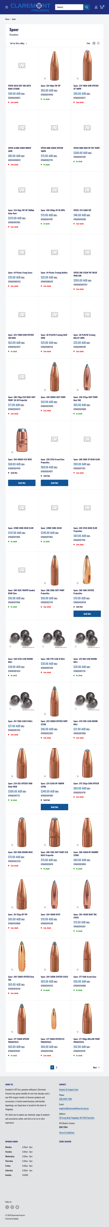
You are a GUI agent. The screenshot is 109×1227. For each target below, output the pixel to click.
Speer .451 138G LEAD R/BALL (20, 721)
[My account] (96, 7)
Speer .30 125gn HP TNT (17, 914)
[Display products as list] (98, 43)
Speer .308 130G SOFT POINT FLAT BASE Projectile (54, 854)
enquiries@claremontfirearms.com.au (74, 1108)
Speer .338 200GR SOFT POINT (53, 397)
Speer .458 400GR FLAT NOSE (20, 459)
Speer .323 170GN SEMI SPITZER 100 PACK (21, 336)
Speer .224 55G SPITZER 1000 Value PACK (20, 785)
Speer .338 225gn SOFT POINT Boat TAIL (86, 399)
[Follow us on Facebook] (7, 1207)
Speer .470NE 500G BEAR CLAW (20, 527)
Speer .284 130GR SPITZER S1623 (54, 976)
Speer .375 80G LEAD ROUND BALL (85, 660)
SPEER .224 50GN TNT (82, 210)
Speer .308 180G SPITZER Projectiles (84, 592)
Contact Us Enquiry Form (68, 1089)
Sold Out (21, 482)
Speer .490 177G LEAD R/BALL (53, 658)
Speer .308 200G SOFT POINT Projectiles (52, 592)
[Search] (86, 7)
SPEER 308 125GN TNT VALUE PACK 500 (85, 274)
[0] (101, 7)
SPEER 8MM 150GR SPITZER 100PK (52, 149)
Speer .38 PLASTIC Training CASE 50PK (54, 336)
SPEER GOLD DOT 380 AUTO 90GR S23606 (19, 87)
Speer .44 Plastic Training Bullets (54, 272)
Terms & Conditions (66, 1132)
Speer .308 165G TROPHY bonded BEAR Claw (21, 592)
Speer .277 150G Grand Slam (85, 976)
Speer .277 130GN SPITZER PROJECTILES (18, 1040)
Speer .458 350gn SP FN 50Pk (53, 210)
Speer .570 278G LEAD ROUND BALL (86, 723)
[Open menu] (6, 7)
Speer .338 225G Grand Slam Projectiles (52, 461)
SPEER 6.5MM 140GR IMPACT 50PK (19, 149)
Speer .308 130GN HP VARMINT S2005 (86, 854)
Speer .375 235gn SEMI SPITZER (86, 783)
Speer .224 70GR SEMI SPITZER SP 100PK (86, 87)
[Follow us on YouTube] (17, 1207)
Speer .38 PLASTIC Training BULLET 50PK (84, 336)
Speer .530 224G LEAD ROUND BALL (20, 660)
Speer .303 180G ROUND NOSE (20, 852)
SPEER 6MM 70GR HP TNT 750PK (87, 147)
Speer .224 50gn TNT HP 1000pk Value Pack (21, 212)
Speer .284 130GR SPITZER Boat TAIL (21, 978)
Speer (14, 19)
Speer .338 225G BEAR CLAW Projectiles (85, 529)
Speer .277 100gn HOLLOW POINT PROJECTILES (87, 1040)
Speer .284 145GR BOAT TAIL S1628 (85, 916)
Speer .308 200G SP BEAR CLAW (87, 459)
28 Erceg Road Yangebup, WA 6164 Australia (76, 1117)
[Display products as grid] (94, 43)
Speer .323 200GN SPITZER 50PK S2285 (54, 723)
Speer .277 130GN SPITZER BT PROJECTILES (52, 1040)
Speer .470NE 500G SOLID (51, 527)
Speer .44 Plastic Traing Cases (20, 272)
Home (7, 19)
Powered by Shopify (11, 1218)
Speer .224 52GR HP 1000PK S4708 (52, 785)
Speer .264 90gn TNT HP (50, 85)
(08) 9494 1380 (65, 1098)
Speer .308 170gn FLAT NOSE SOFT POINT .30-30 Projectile (21, 399)
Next (95, 1067)
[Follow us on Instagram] (12, 1207)
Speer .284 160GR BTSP (50, 914)
